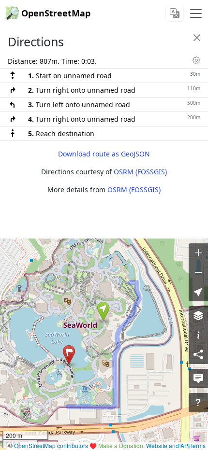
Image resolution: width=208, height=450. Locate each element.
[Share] (198, 354)
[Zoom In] (198, 253)
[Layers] (198, 315)
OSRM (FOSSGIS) (140, 171)
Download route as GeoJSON (104, 153)
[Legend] (198, 335)
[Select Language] (174, 13)
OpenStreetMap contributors (51, 445)
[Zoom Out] (198, 272)
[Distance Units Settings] (196, 60)
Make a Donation (120, 445)
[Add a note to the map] (198, 378)
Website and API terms (176, 445)
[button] (103, 311)
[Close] (197, 37)
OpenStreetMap (55, 13)
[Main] (196, 13)
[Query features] (198, 402)
